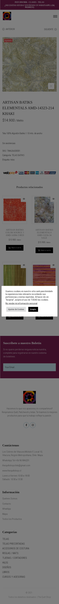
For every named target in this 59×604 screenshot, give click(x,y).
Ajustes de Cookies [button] (16, 309)
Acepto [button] (33, 309)
